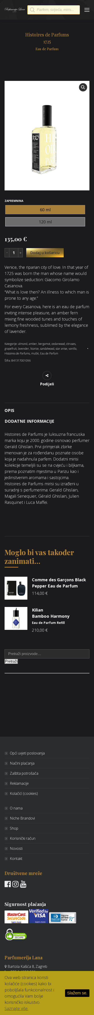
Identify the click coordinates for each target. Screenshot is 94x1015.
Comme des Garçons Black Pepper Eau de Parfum (59, 583)
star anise (61, 349)
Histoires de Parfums (17, 353)
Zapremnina (14, 201)
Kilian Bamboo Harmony (50, 616)
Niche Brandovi (22, 818)
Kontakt (16, 858)
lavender (23, 349)
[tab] (47, 408)
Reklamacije (19, 783)
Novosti (16, 848)
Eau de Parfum (49, 353)
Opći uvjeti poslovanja (27, 753)
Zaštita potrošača (24, 773)
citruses (71, 344)
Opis (9, 410)
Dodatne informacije (29, 421)
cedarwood (58, 344)
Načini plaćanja (22, 763)
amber (33, 344)
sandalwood (47, 349)
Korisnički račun (22, 838)
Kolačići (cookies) (24, 793)
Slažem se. (77, 993)
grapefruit (11, 349)
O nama (16, 808)
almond (22, 344)
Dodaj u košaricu (45, 252)
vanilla (72, 349)
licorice (34, 349)
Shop (14, 828)
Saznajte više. (16, 1008)
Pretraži (11, 661)
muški (35, 353)
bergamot (44, 344)
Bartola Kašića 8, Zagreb (27, 966)
